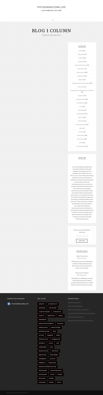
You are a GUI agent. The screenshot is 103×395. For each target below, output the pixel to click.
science (81, 132)
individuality (43, 339)
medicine (81, 95)
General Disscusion (81, 65)
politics (80, 117)
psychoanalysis (80, 124)
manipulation (43, 350)
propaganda (43, 370)
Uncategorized (80, 146)
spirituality (80, 139)
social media (81, 135)
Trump (51, 382)
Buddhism (42, 307)
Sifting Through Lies (82, 256)
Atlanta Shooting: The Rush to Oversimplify (81, 313)
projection (52, 362)
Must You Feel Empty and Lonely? (78, 310)
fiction (41, 335)
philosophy (80, 113)
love (51, 347)
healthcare (80, 76)
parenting (81, 110)
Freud (58, 335)
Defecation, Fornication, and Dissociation (80, 320)
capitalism (52, 307)
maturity (55, 350)
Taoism (51, 378)
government (80, 72)
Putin (52, 374)
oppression (42, 358)
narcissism (54, 354)
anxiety (41, 304)
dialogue (60, 323)
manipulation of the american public (82, 90)
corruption (57, 311)
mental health (80, 99)
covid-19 (41, 315)
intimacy (42, 343)
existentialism (44, 331)
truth (80, 142)
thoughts (42, 382)
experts (80, 58)
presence (42, 362)
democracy (51, 315)
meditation (43, 354)
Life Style (81, 87)
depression (42, 319)
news (80, 106)
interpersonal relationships (80, 83)
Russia (60, 374)
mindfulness (81, 103)
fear (54, 331)
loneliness (42, 347)
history (81, 79)
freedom (80, 61)
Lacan (51, 343)
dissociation (43, 327)
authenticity (52, 304)
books (81, 50)
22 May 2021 (83, 275)
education (81, 54)
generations (81, 69)
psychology (43, 374)
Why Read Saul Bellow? (82, 273)
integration (56, 339)
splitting (42, 378)
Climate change (44, 311)
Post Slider (81, 121)
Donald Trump (55, 327)
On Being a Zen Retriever (75, 317)
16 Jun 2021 (83, 258)
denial (61, 315)
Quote (81, 128)
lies (57, 343)
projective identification (47, 366)
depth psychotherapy (46, 323)
